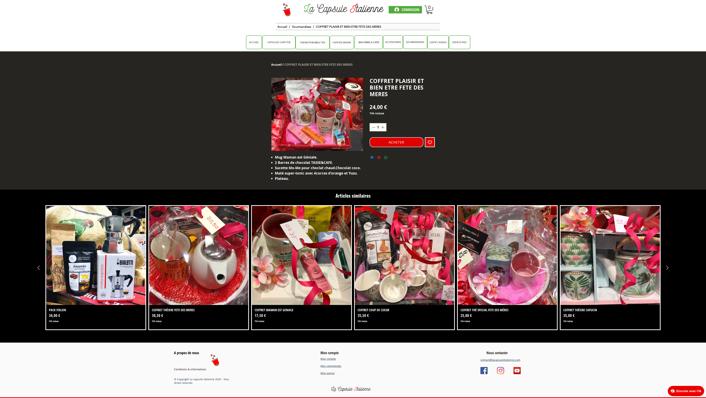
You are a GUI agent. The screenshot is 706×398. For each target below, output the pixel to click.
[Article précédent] (38, 267)
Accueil (276, 65)
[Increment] (383, 127)
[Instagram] (500, 370)
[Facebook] (484, 370)
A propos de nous (186, 352)
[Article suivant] (667, 267)
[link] (430, 10)
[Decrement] (373, 127)
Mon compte (329, 352)
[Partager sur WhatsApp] (386, 157)
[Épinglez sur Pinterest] (379, 157)
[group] (353, 267)
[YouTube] (517, 370)
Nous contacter (497, 352)
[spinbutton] (378, 127)
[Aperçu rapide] (95, 255)
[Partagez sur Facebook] (372, 157)
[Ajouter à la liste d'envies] (430, 142)
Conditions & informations (190, 369)
